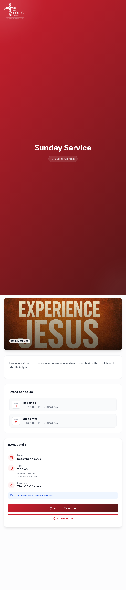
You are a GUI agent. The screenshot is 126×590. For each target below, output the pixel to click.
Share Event (65, 518)
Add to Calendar (65, 508)
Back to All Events (65, 158)
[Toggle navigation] (118, 12)
